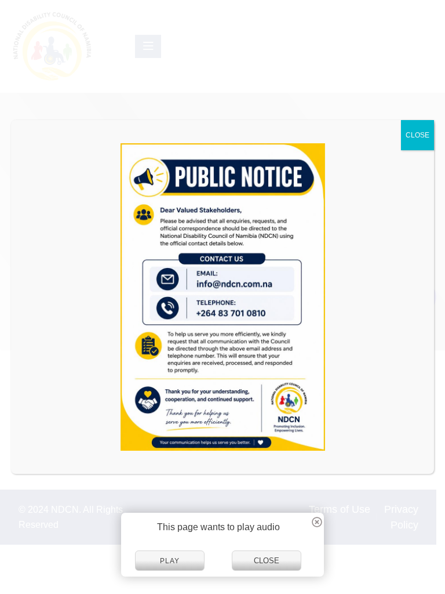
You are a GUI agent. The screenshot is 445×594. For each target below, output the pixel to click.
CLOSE (417, 135)
